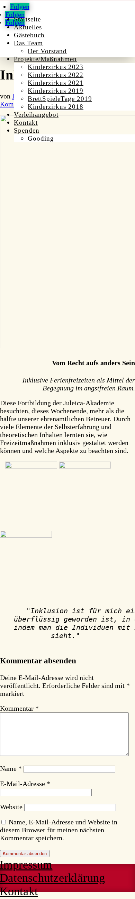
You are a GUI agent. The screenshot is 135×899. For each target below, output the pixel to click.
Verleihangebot (36, 114)
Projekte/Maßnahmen (45, 59)
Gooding (41, 138)
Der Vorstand (47, 51)
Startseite (27, 19)
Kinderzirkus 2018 (55, 106)
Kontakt (26, 122)
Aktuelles (28, 27)
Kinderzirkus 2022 (55, 74)
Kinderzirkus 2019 (55, 90)
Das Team (28, 43)
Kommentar (19, 708)
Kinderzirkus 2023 (55, 66)
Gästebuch (29, 35)
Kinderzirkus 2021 (55, 82)
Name (11, 768)
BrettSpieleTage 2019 (60, 98)
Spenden (26, 130)
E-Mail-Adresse (25, 783)
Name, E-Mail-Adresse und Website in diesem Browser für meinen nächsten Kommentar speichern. (58, 830)
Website (11, 807)
